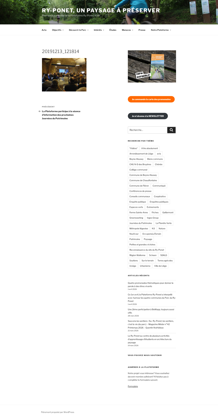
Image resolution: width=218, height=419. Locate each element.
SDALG (163, 255)
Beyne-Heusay (136, 159)
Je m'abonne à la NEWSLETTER (148, 116)
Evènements (153, 207)
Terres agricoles (165, 260)
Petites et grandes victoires (142, 244)
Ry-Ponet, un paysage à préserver (101, 10)
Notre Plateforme (160, 30)
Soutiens (133, 260)
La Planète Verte (164, 223)
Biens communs (155, 159)
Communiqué (159, 185)
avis (159, 153)
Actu (44, 30)
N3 (153, 228)
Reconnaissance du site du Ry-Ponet (146, 250)
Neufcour (134, 234)
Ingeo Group (153, 217)
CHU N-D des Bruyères (140, 164)
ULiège (132, 266)
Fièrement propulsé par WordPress (57, 412)
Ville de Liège (160, 266)
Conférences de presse (140, 191)
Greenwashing (136, 217)
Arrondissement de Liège (141, 153)
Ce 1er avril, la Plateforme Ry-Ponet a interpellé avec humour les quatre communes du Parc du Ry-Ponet (152, 297)
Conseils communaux (139, 196)
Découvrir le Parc (77, 30)
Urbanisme (145, 266)
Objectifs (56, 30)
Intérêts (98, 30)
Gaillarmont (167, 212)
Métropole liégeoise (138, 228)
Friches (155, 212)
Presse (142, 30)
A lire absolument (149, 148)
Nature (162, 228)
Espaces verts (136, 207)
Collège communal (138, 169)
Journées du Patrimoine (140, 223)
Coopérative (160, 196)
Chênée (158, 164)
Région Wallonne (137, 255)
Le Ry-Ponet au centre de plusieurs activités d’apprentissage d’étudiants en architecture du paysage (150, 339)
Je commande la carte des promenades (151, 99)
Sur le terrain (148, 260)
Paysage (148, 239)
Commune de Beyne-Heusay (143, 175)
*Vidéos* (133, 148)
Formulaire (133, 386)
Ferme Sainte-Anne (138, 212)
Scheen (152, 255)
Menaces (126, 30)
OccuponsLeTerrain (151, 234)
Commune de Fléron (139, 185)
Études (112, 30)
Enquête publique (137, 201)
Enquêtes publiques (159, 201)
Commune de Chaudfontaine (143, 180)
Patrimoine (134, 239)
